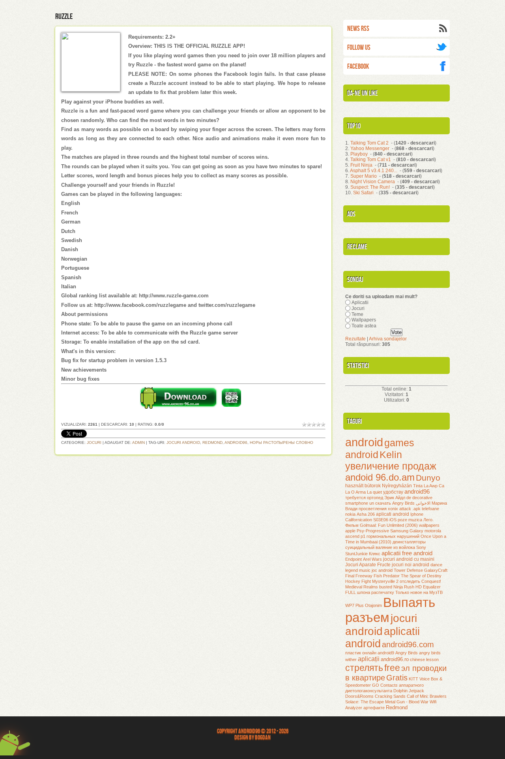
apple (350, 530)
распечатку (382, 592)
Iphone (416, 514)
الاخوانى (423, 503)
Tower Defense (408, 570)
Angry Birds (406, 652)
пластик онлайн (360, 652)
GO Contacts (385, 685)
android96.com (408, 644)
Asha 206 (366, 514)
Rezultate (355, 339)
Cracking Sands (390, 696)
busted (385, 586)
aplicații (369, 659)
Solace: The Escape (364, 701)
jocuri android (183, 442)
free (392, 668)
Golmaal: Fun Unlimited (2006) (389, 525)
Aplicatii (360, 302)
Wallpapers (364, 320)
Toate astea (364, 326)
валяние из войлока (395, 547)
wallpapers (429, 525)
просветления (373, 508)
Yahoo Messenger (369, 148)
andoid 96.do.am (380, 477)
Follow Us (358, 47)
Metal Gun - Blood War (406, 701)
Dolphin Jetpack (408, 690)
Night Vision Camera (372, 181)
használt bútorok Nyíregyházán (378, 485)
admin (138, 442)
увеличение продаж (390, 466)
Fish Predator (387, 575)
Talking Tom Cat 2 (369, 143)
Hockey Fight (358, 581)
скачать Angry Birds (395, 503)
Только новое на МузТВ (419, 592)
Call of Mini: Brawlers (427, 696)
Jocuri (94, 442)
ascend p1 (355, 536)
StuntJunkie (356, 553)
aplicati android (392, 514)
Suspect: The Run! (370, 187)
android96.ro (395, 659)
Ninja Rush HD (407, 586)
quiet (377, 492)
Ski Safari (363, 192)
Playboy (359, 154)
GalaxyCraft (435, 570)
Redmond (212, 442)
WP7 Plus (354, 605)
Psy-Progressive (373, 530)
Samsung (399, 530)
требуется (355, 497)
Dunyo (428, 478)
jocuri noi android (410, 564)
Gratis (397, 677)
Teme (357, 314)
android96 (235, 442)
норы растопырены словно (281, 442)
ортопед (375, 497)
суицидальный (359, 547)
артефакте (374, 707)
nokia (350, 514)
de (408, 497)
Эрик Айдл (394, 497)
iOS (393, 519)
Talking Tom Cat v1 (370, 159)
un (371, 503)
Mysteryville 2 (385, 581)
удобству (393, 492)
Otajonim (373, 605)
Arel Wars (372, 559)
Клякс (374, 553)
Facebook (358, 66)
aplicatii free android (407, 553)
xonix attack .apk (404, 508)
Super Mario (363, 176)
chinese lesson (424, 659)
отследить (410, 581)
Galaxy (416, 530)
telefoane (430, 508)
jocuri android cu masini (408, 559)
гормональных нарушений (393, 536)
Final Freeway (358, 575)
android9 (386, 652)
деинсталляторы (409, 541)
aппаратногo (411, 685)
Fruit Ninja (361, 165)
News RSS (358, 28)
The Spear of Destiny (421, 575)
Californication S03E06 (366, 519)
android (364, 442)
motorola (433, 530)
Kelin (391, 454)
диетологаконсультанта (368, 690)
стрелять (364, 668)
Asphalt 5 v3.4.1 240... (373, 170)
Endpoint (353, 559)
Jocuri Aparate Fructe (368, 564)
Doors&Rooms (359, 696)
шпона (363, 592)
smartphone (356, 503)
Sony (421, 547)
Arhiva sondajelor (388, 339)
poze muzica (410, 519)
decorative (422, 497)
